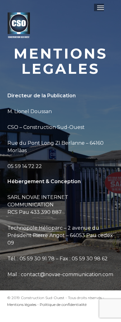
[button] (100, 7)
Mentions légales (21, 304)
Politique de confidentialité (63, 304)
